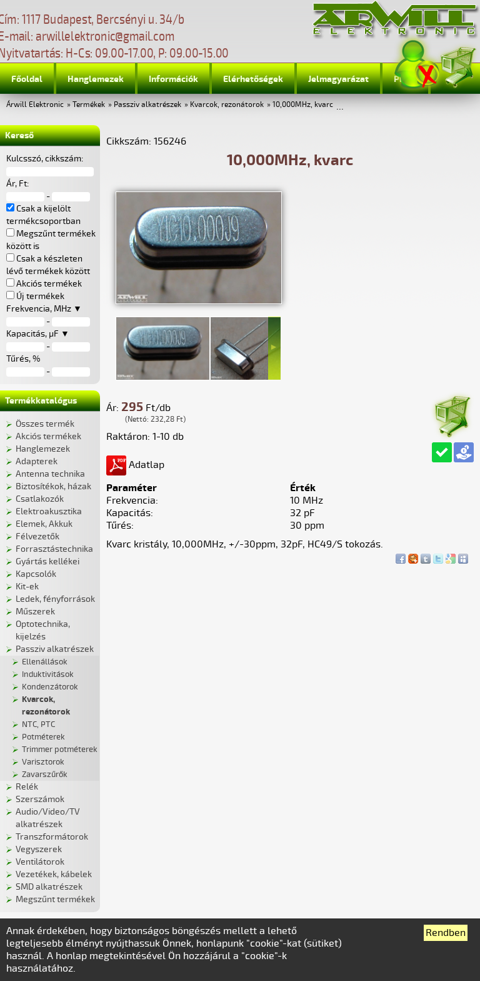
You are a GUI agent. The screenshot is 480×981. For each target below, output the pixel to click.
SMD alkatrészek (49, 887)
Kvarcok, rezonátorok (227, 104)
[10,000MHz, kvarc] (199, 301)
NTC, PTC (38, 724)
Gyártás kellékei (47, 561)
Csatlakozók (40, 499)
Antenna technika (50, 474)
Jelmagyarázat (338, 79)
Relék (27, 786)
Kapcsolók (36, 574)
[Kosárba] (452, 414)
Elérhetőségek (253, 79)
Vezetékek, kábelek (54, 874)
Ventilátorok (40, 861)
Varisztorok (43, 762)
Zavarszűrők (45, 775)
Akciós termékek (48, 436)
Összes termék (45, 424)
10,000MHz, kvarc (302, 104)
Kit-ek (27, 586)
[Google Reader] (451, 555)
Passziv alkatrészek (147, 104)
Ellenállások (45, 662)
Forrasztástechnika (54, 549)
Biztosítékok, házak (53, 486)
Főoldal (26, 79)
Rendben (446, 933)
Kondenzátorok (50, 687)
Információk (173, 79)
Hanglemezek (96, 79)
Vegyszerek (39, 849)
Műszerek (35, 611)
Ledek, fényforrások (55, 599)
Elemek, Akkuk (44, 524)
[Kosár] (457, 65)
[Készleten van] (442, 452)
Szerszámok (40, 799)
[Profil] (417, 65)
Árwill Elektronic (35, 104)
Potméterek (43, 737)
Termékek (88, 104)
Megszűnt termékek (55, 899)
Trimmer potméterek (60, 750)
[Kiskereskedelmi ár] (464, 452)
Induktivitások (48, 674)
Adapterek (37, 461)
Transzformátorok (52, 836)
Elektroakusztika (49, 511)
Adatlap (145, 465)
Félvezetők (37, 536)
